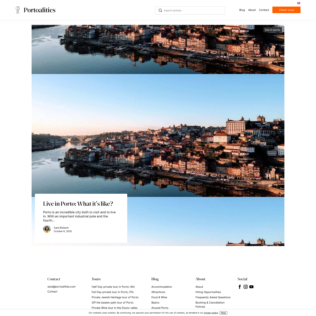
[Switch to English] (298, 3)
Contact (52, 291)
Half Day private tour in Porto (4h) (113, 286)
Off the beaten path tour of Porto (112, 302)
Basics (155, 302)
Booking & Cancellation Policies (210, 304)
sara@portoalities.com (61, 286)
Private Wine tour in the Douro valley (115, 307)
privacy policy (211, 312)
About (199, 286)
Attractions (158, 292)
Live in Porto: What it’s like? (78, 203)
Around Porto (159, 307)
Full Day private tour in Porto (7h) (113, 292)
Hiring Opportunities (208, 292)
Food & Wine (159, 297)
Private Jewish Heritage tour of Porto (115, 297)
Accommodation (161, 286)
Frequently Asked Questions (213, 297)
